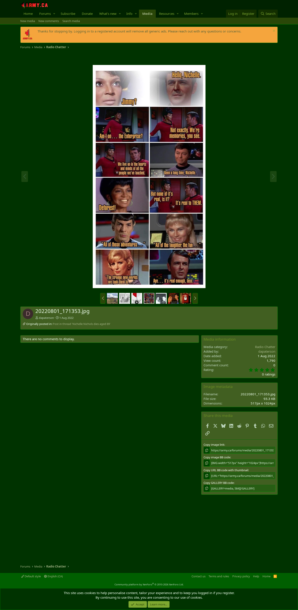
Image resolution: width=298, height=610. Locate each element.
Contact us (199, 576)
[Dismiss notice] (273, 31)
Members (191, 13)
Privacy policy (241, 576)
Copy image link (214, 445)
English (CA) (55, 576)
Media (147, 13)
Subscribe (68, 13)
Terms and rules (219, 576)
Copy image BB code (217, 457)
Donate (87, 13)
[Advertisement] (71, 57)
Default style (32, 576)
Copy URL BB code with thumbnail (226, 470)
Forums (45, 13)
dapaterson (46, 318)
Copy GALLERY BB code (219, 483)
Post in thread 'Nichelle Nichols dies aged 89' (81, 324)
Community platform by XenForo (149, 584)
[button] (54, 14)
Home (28, 13)
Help (256, 576)
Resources (166, 13)
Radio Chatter (265, 347)
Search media (71, 21)
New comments (48, 21)
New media (27, 21)
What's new (107, 13)
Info (129, 13)
